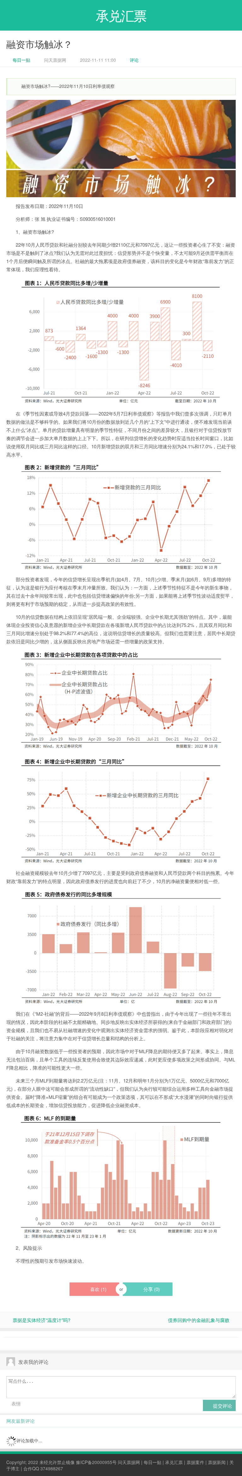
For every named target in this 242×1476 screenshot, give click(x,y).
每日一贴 (21, 60)
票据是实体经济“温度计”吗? (41, 1320)
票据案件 (195, 1462)
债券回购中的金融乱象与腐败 (198, 1320)
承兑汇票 (174, 1462)
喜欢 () (98, 1289)
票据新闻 (217, 1462)
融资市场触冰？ (39, 44)
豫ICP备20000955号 (96, 1462)
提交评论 (222, 1405)
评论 (134, 60)
